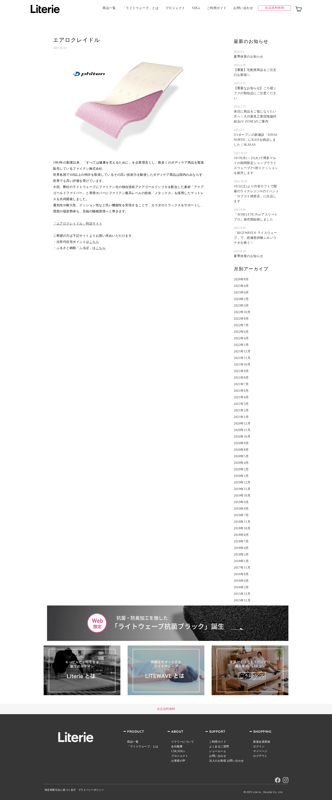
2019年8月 (241, 508)
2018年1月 (241, 561)
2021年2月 (241, 410)
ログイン (258, 746)
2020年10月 (242, 436)
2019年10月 (242, 495)
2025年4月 (241, 292)
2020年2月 (241, 469)
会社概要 (176, 746)
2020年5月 (241, 456)
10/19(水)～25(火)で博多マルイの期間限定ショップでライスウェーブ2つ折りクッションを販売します (256, 165)
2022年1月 (241, 345)
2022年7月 (241, 325)
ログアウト (260, 756)
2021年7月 (241, 384)
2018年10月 (242, 528)
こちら (94, 242)
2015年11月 (242, 600)
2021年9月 (241, 371)
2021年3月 (241, 404)
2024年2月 (241, 299)
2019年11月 (242, 489)
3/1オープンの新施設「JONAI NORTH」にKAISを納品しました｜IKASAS (255, 139)
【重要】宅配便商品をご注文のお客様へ (255, 72)
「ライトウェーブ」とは (141, 8)
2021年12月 (242, 351)
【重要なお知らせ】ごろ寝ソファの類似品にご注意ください (255, 93)
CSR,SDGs (178, 751)
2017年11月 (242, 567)
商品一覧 (109, 8)
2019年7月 (241, 515)
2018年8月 (241, 535)
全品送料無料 (274, 7)
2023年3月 (241, 305)
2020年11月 (242, 430)
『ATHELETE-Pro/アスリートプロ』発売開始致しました (256, 217)
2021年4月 (241, 397)
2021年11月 (242, 358)
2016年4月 (241, 580)
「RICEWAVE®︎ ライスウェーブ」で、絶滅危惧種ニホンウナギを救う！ (255, 237)
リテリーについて (182, 741)
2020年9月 (241, 443)
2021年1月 (241, 417)
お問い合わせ (243, 8)
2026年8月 (241, 279)
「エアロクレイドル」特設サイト (77, 223)
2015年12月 (242, 594)
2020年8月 (241, 449)
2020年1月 (241, 476)
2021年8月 (241, 377)
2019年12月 (242, 482)
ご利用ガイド (217, 8)
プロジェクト (175, 8)
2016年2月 (241, 587)
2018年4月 (241, 548)
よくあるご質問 (219, 746)
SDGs (196, 8)
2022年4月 (241, 338)
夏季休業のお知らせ (248, 56)
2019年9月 (241, 502)
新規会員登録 (261, 741)
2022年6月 (241, 331)
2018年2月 (241, 554)
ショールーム (217, 751)
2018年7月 (241, 541)
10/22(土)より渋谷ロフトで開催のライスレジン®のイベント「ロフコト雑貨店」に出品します (256, 194)
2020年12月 (242, 423)
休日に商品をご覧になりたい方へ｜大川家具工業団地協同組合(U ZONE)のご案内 (255, 116)
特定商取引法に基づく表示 (60, 790)
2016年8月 (241, 574)
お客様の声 (178, 760)
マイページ (260, 751)
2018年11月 (242, 521)
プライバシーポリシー (91, 790)
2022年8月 (241, 318)
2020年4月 (241, 463)
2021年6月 (241, 390)
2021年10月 (242, 364)
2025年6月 (241, 286)
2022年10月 (242, 312)
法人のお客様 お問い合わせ (226, 760)
